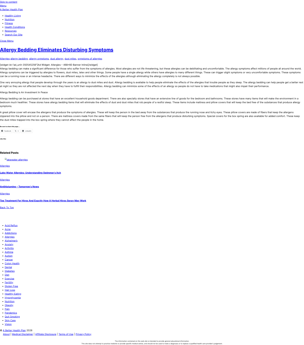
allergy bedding (19, 58)
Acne (8, 229)
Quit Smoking (12, 316)
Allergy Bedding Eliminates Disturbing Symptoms (56, 50)
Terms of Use (66, 334)
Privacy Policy (83, 334)
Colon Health (12, 263)
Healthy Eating (13, 293)
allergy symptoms (39, 58)
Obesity (9, 305)
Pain (7, 309)
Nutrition (9, 19)
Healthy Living (13, 15)
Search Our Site (13, 34)
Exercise (9, 278)
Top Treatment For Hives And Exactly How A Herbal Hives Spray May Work (43, 200)
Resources (11, 30)
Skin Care (10, 320)
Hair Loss (10, 290)
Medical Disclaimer (22, 334)
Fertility (9, 282)
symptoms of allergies (90, 58)
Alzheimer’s (11, 240)
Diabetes (10, 271)
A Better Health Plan (14, 330)
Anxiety (9, 244)
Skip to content (8, 1)
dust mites (70, 58)
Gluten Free (11, 286)
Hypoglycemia (13, 297)
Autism (8, 255)
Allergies (5, 58)
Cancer (9, 259)
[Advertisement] (152, 214)
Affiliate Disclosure (45, 334)
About (6, 334)
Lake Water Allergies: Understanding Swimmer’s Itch (30, 172)
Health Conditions (15, 27)
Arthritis (9, 248)
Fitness (9, 23)
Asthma (9, 252)
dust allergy (56, 58)
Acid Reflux (11, 225)
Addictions (11, 233)
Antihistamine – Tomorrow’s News (19, 186)
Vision (8, 324)
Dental (8, 267)
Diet (7, 274)
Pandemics (11, 312)
